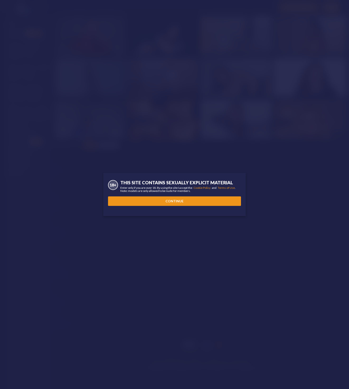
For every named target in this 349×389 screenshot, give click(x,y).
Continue (174, 201)
